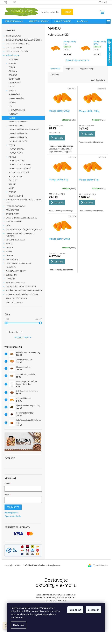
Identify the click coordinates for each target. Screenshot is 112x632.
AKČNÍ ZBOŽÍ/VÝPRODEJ (16, 298)
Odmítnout (75, 609)
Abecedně (55, 74)
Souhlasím (93, 609)
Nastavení (18, 625)
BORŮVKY (13, 71)
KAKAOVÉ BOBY (12, 259)
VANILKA (9, 255)
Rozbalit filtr (21, 337)
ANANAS (12, 63)
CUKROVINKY (11, 274)
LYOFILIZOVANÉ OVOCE (16, 206)
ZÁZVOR (12, 192)
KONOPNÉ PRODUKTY (15, 282)
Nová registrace (12, 512)
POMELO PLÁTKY (17, 160)
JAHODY (12, 102)
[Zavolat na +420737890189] (9, 2)
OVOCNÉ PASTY (12, 214)
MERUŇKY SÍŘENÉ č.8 (18, 137)
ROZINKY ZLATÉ (15, 176)
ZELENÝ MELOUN (16, 196)
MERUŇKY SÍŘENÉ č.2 (18, 141)
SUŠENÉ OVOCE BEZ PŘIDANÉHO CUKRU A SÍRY (23, 201)
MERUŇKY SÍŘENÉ (16, 125)
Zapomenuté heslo (13, 516)
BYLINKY (9, 247)
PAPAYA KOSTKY (17, 149)
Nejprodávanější (87, 68)
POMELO (12, 157)
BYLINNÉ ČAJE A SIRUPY (16, 271)
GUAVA (12, 86)
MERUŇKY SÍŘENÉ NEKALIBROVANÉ (24, 129)
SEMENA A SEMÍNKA (14, 221)
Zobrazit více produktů (76, 60)
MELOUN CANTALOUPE (18, 121)
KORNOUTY (11, 267)
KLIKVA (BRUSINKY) (17, 110)
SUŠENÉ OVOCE (12, 55)
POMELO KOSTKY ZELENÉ (21, 164)
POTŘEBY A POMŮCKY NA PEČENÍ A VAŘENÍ (24, 290)
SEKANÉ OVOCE (12, 210)
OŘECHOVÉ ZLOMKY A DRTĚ (18, 43)
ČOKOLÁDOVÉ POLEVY (15, 239)
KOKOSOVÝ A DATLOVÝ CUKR (18, 263)
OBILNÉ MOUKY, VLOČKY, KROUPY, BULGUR (24, 229)
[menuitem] (14, 21)
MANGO (12, 118)
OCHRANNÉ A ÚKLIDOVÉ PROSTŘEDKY (22, 294)
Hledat (67, 12)
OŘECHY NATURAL (13, 36)
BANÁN (12, 67)
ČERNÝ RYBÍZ (14, 79)
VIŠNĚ (11, 188)
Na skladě (15, 332)
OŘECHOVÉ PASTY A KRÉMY (17, 51)
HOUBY (9, 251)
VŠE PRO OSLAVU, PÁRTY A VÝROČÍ (21, 286)
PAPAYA (12, 145)
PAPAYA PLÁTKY (16, 153)
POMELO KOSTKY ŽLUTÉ (20, 168)
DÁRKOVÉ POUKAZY (14, 302)
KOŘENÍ (9, 243)
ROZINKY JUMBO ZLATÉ (19, 172)
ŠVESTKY (13, 180)
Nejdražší (70, 68)
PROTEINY (10, 278)
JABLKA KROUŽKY (16, 98)
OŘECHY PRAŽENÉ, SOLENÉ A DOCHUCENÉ (24, 40)
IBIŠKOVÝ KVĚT (15, 94)
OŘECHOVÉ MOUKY (14, 47)
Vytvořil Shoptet (100, 565)
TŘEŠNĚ (12, 184)
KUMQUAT (13, 114)
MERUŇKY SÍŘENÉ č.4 (18, 133)
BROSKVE (13, 75)
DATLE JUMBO (15, 82)
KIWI (11, 106)
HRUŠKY (12, 90)
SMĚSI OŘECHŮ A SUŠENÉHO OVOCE (21, 217)
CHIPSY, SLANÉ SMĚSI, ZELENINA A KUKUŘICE (20, 235)
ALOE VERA (13, 59)
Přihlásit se (13, 507)
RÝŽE (8, 225)
